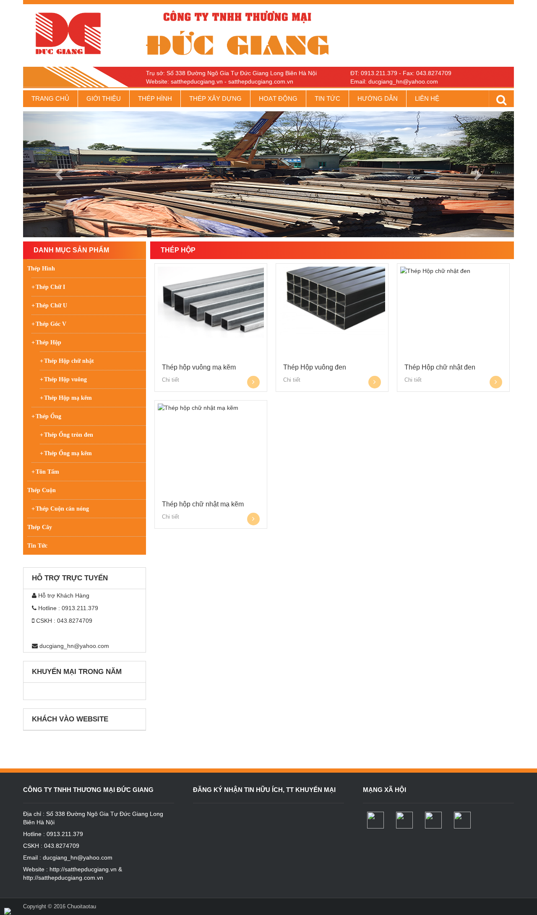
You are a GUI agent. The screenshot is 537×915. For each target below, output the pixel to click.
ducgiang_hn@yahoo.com (74, 645)
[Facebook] (376, 820)
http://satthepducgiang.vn (83, 869)
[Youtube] (434, 820)
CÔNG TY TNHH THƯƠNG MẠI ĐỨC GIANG (88, 789)
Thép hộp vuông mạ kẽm (199, 367)
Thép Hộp (178, 250)
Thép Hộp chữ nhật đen (439, 367)
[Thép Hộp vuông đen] (332, 301)
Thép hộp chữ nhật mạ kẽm (203, 504)
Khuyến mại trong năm (77, 672)
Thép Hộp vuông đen (314, 367)
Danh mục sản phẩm (71, 250)
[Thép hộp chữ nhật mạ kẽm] (211, 408)
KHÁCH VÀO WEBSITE (70, 719)
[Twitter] (463, 820)
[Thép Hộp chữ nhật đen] (453, 271)
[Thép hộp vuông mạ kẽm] (211, 302)
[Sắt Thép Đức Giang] (84, 33)
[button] (60, 174)
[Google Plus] (405, 820)
